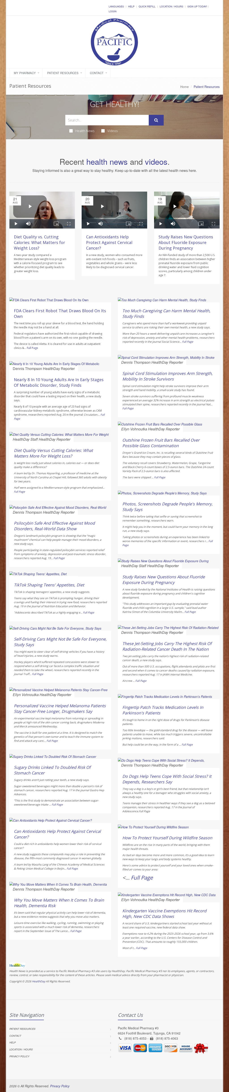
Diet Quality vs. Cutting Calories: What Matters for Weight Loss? (39, 242)
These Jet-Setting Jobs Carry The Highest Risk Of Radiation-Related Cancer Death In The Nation (167, 646)
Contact (97, 73)
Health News (85, 130)
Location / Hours (171, 6)
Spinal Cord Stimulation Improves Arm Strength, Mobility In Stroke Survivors (167, 376)
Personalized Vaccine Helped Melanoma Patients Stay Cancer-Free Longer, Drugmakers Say (60, 708)
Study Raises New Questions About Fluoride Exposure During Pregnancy (186, 242)
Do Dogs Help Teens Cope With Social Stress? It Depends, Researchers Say (166, 779)
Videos (112, 130)
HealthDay (38, 981)
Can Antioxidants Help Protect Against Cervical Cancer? (109, 242)
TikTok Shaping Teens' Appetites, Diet (49, 585)
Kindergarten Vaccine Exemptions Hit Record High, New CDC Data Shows (164, 913)
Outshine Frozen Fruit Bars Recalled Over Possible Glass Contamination (160, 442)
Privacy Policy (19, 1056)
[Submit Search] (156, 120)
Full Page (32, 348)
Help (131, 6)
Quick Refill (147, 6)
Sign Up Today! (197, 6)
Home (184, 86)
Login (113, 11)
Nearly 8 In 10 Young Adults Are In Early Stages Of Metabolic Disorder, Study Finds (59, 382)
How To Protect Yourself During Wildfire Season (167, 837)
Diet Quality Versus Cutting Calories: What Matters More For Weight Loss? (53, 453)
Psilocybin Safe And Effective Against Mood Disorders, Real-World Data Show (54, 525)
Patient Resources (62, 73)
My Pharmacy (25, 73)
